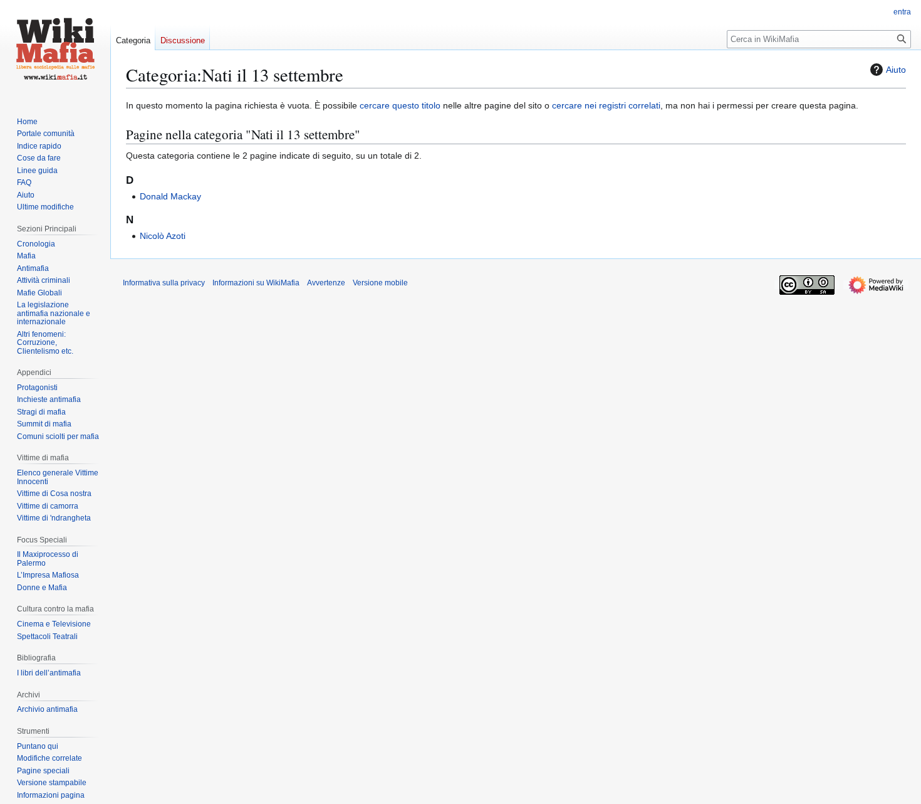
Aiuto (896, 70)
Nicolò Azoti (162, 236)
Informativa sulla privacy (164, 282)
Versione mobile (380, 282)
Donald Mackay (170, 196)
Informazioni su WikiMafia (255, 282)
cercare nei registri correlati (606, 105)
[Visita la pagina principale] (55, 50)
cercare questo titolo (400, 105)
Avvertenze (326, 282)
